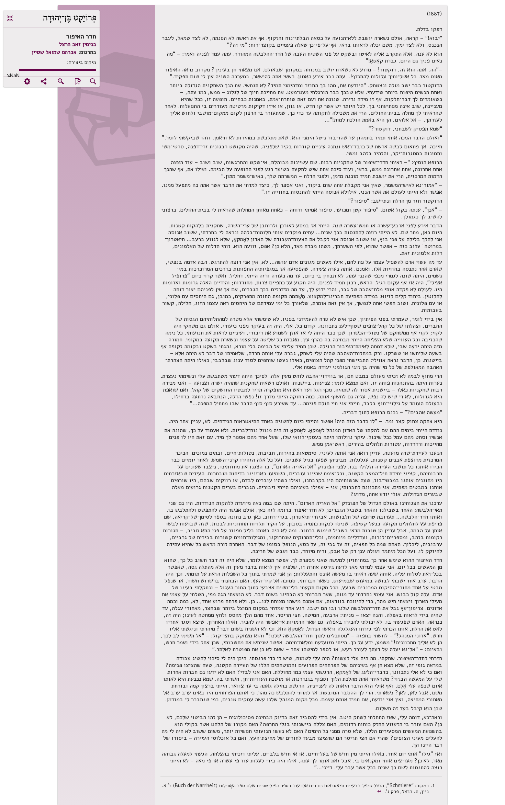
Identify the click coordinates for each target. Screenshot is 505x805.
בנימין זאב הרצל (77, 44)
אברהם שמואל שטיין (54, 52)
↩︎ (380, 791)
